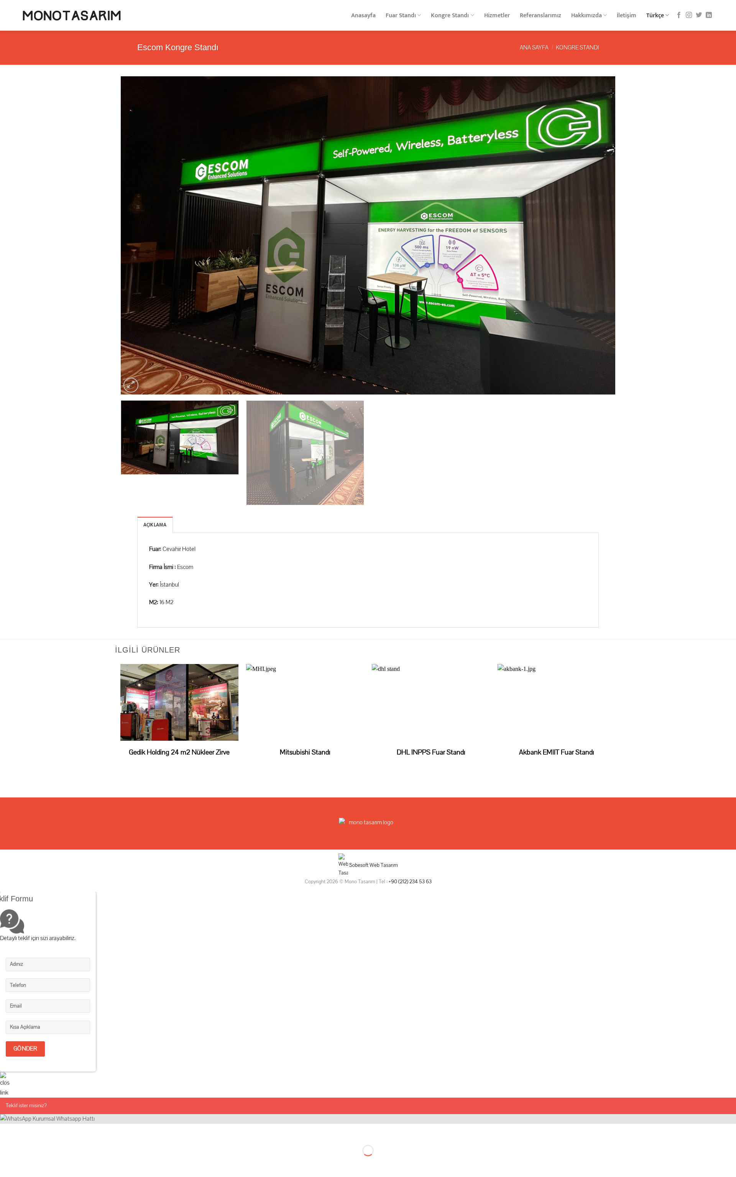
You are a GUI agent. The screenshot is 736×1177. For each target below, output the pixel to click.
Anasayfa (363, 15)
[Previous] (140, 235)
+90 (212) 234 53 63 (410, 881)
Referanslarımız (540, 15)
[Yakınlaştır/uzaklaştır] (29, 1131)
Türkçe (655, 15)
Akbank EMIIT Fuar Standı (556, 752)
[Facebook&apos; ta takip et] (679, 15)
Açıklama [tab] (155, 525)
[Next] (596, 235)
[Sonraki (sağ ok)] (29, 1163)
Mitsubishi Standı (305, 752)
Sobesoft (358, 865)
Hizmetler (497, 15)
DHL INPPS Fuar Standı (431, 752)
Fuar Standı (401, 15)
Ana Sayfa (534, 47)
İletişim (626, 15)
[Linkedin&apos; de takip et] (709, 15)
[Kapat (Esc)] (7, 1131)
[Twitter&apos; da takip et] (699, 15)
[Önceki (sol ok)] (7, 1163)
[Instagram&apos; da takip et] (689, 15)
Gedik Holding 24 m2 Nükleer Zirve (179, 752)
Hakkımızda (586, 15)
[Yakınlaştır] (130, 385)
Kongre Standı (450, 15)
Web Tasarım (384, 865)
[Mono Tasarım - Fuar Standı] (71, 15)
